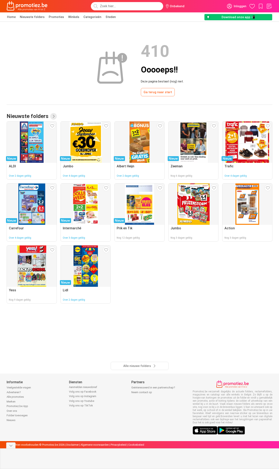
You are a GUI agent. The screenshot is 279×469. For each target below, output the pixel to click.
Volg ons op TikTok (81, 405)
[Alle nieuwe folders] (53, 116)
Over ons (12, 410)
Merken (11, 401)
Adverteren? (14, 392)
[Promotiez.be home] (27, 6)
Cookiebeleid (136, 444)
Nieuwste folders (32, 17)
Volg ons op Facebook (82, 391)
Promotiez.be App (17, 406)
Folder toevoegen (17, 415)
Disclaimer (72, 444)
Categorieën (92, 17)
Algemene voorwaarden (95, 444)
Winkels (73, 17)
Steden (111, 17)
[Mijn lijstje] (269, 6)
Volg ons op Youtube (81, 400)
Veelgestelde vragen (19, 387)
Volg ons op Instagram (82, 396)
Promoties (56, 17)
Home (11, 17)
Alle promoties (15, 396)
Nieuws (11, 420)
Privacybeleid (118, 444)
